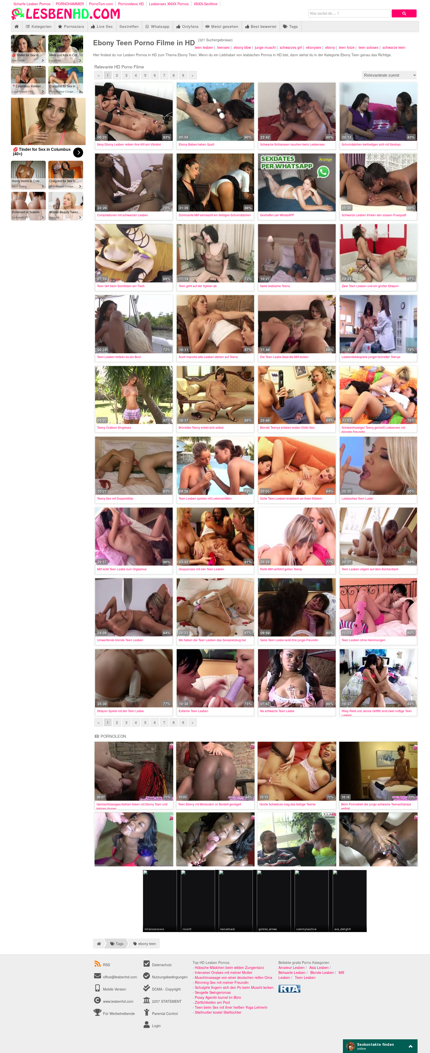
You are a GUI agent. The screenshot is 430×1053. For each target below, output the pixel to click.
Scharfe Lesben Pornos (32, 3)
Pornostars (73, 26)
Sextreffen (129, 26)
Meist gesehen (224, 26)
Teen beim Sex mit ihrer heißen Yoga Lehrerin (231, 1007)
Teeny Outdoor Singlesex (114, 427)
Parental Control (164, 1013)
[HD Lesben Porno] (65, 18)
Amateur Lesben (291, 967)
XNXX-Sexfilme (205, 3)
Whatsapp (159, 26)
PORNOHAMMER (70, 3)
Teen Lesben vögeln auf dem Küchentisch (370, 569)
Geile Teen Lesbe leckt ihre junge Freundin (289, 640)
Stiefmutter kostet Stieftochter (218, 1012)
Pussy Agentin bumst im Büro (218, 997)
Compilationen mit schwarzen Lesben (122, 215)
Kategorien (41, 26)
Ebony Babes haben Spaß (196, 144)
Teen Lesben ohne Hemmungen (363, 640)
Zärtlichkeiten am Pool (212, 1002)
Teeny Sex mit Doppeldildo (115, 498)
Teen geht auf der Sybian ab (198, 286)
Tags (293, 26)
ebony (330, 47)
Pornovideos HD (131, 3)
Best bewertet (263, 26)
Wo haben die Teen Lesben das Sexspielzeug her (212, 640)
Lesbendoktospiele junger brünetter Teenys (371, 357)
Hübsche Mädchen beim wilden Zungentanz (229, 967)
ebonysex (313, 47)
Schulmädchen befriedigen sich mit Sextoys (371, 144)
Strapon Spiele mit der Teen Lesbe (120, 711)
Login (156, 1025)
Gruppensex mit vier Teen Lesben (201, 569)
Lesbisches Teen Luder (357, 498)
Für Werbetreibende (118, 1013)
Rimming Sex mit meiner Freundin (222, 982)
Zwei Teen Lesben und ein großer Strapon (370, 286)
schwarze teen (393, 47)
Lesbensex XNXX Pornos (169, 3)
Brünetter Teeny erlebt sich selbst (201, 427)
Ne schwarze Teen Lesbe (277, 711)
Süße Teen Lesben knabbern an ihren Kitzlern (291, 498)
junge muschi (265, 47)
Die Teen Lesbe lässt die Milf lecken (284, 357)
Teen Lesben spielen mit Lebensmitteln (205, 498)
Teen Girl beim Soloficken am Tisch (121, 286)
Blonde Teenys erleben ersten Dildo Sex (287, 427)
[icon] (16, 26)
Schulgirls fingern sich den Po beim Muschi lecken (234, 987)
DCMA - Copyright (166, 989)
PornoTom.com (101, 3)
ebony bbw (242, 47)
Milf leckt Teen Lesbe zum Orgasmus (122, 569)
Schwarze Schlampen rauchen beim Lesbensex (292, 144)
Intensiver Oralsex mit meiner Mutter (223, 972)
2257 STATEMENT (166, 1001)
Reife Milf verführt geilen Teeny (281, 569)
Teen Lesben (305, 977)
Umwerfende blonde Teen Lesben (120, 640)
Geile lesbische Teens (275, 286)
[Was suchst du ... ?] (404, 13)
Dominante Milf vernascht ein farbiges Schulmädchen (215, 215)
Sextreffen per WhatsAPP (277, 215)
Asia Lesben (319, 967)
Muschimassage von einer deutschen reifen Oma (233, 977)
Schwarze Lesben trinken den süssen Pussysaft (374, 215)
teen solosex (368, 47)
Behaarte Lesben (292, 972)
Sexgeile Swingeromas (213, 992)
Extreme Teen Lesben (193, 711)
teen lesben (204, 47)
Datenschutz (161, 964)
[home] (98, 943)
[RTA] (289, 991)
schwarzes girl (291, 47)
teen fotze (347, 47)
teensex (223, 47)
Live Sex (104, 26)
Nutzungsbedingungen (169, 976)
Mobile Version (114, 989)
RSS (106, 964)
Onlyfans (190, 26)
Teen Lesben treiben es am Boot (119, 357)
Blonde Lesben (322, 972)
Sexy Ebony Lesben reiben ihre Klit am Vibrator (129, 144)
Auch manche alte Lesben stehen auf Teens (208, 357)
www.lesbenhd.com (118, 1001)
